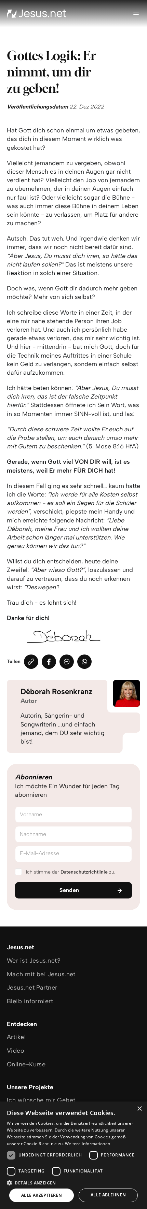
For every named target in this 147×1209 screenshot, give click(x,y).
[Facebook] (49, 661)
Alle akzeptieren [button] (41, 1195)
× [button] (139, 1108)
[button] (73, 1182)
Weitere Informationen (87, 1144)
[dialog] (73, 1155)
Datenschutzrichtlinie (84, 872)
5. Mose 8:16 (106, 446)
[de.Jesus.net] (36, 13)
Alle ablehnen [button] (108, 1195)
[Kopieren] (31, 661)
